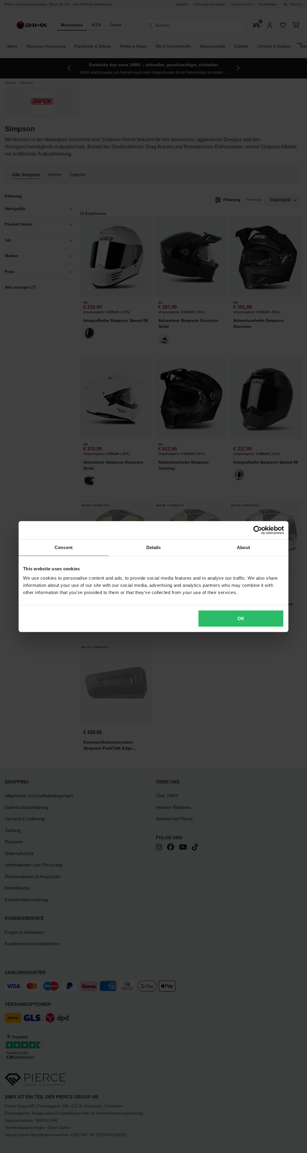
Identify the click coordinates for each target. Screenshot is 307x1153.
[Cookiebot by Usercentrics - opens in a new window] (257, 529)
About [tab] (243, 547)
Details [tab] (153, 547)
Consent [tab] (64, 547)
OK (240, 618)
